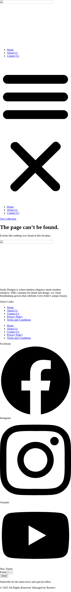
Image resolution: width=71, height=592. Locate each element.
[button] (35, 131)
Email (3, 572)
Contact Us (13, 55)
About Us (12, 52)
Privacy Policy (15, 316)
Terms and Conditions (19, 319)
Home (10, 49)
